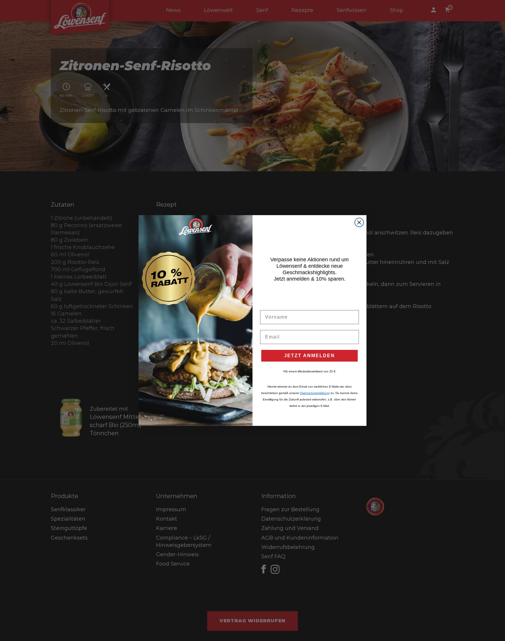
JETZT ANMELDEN (309, 355)
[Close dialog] (359, 222)
